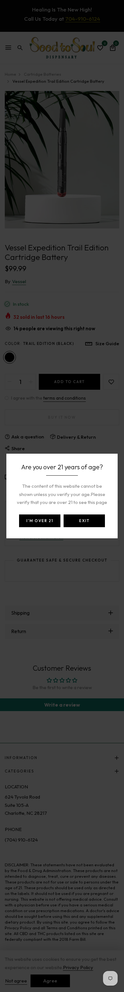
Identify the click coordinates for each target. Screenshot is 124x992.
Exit (84, 520)
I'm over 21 (39, 520)
